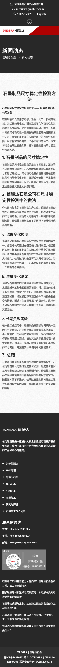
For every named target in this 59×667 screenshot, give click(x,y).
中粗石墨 (11, 490)
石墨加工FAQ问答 (15, 511)
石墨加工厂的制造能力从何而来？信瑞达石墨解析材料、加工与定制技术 (29, 583)
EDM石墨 (11, 470)
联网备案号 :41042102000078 (36, 661)
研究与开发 (12, 504)
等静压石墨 (12, 477)
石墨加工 (11, 497)
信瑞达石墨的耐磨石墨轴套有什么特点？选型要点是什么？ (29, 628)
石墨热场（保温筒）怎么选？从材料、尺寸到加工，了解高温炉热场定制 (27, 617)
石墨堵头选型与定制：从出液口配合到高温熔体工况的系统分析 (29, 606)
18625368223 (24, 14)
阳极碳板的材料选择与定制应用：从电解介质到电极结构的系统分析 (29, 594)
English (41, 14)
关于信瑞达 (12, 463)
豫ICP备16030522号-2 (16, 657)
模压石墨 (11, 484)
